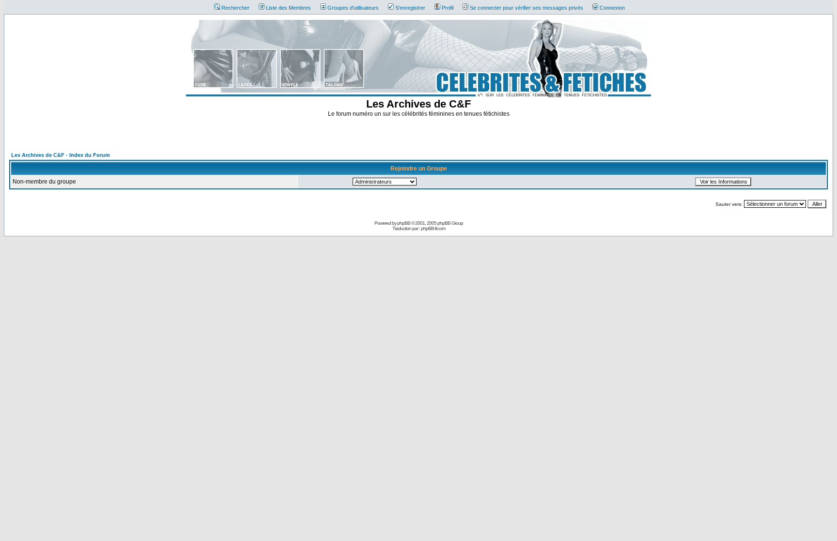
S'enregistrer (410, 8)
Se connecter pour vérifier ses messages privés (526, 8)
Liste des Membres (288, 8)
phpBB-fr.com (433, 228)
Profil (447, 8)
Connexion (612, 8)
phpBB (403, 223)
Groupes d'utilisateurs (353, 8)
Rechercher (235, 8)
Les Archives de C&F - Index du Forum (60, 155)
